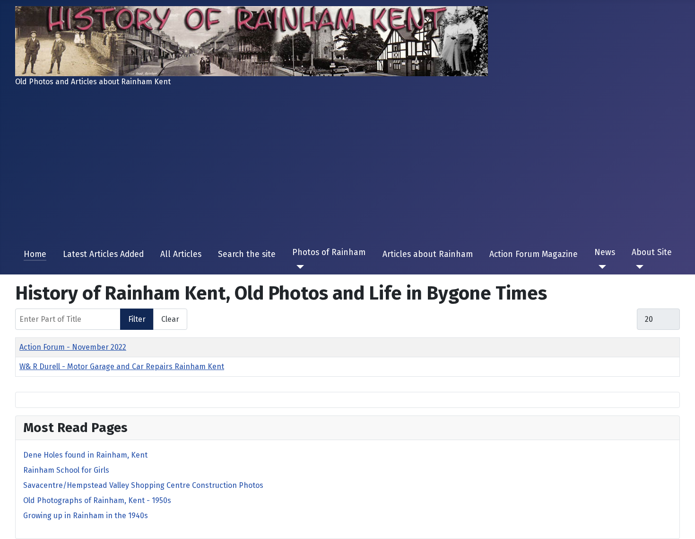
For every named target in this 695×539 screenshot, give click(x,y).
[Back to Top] (683, 527)
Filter (137, 319)
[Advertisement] (347, 167)
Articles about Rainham (427, 254)
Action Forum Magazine (533, 254)
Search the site (247, 254)
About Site (652, 252)
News (604, 252)
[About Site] (637, 267)
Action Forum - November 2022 (72, 347)
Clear (170, 319)
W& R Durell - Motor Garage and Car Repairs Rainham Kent (121, 366)
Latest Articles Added (103, 254)
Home (35, 254)
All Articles (180, 254)
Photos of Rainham (328, 252)
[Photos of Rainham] (298, 267)
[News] (600, 267)
